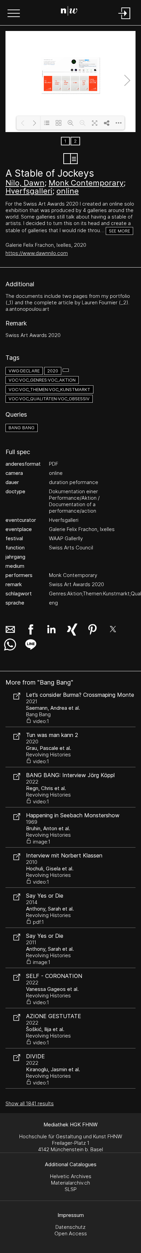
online (67, 191)
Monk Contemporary (86, 182)
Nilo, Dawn (24, 182)
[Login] (124, 19)
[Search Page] (69, 12)
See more (119, 231)
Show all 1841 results (29, 1103)
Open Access (70, 1233)
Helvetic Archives (70, 1176)
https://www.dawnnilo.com (36, 253)
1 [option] (65, 141)
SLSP (71, 1189)
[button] (13, 14)
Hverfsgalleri (28, 191)
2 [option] (75, 141)
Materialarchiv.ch (70, 1182)
